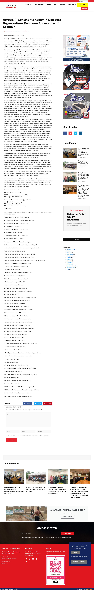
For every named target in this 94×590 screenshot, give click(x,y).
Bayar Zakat (82, 5)
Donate (84, 8)
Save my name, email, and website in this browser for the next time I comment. (28, 435)
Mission (69, 259)
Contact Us (72, 5)
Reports (62, 5)
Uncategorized (70, 267)
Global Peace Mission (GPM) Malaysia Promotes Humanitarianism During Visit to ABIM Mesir (83, 152)
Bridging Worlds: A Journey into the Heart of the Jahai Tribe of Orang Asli (83, 163)
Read (55, 5)
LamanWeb (89, 589)
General (69, 252)
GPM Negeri (70, 254)
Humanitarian (70, 256)
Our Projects (39, 5)
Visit (68, 269)
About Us (28, 5)
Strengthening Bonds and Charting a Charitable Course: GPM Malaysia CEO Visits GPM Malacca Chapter (83, 176)
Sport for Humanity (72, 266)
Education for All (71, 249)
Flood (68, 251)
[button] (27, 403)
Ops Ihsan (69, 261)
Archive (48, 5)
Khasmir (69, 257)
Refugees (69, 264)
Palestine (69, 262)
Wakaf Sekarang (67, 516)
